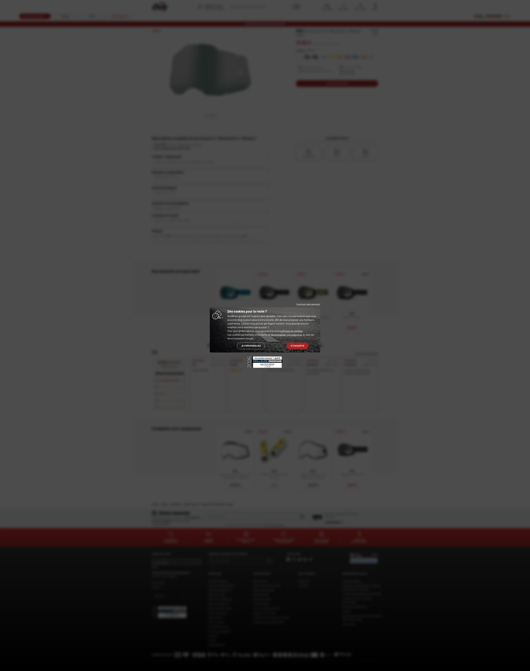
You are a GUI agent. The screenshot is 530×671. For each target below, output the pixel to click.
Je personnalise (251, 345)
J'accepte (298, 345)
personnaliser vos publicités (286, 334)
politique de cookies (291, 330)
